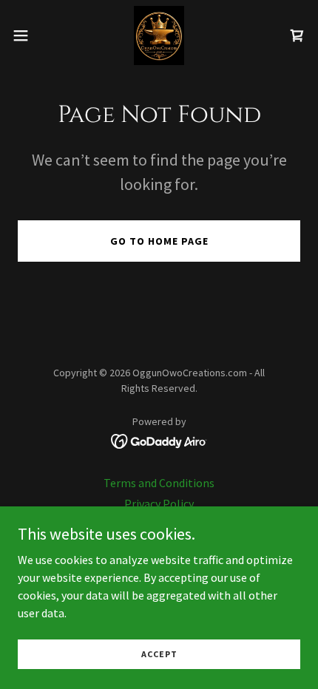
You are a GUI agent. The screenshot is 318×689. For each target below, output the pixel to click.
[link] (159, 35)
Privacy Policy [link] (159, 503)
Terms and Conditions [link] (159, 482)
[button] (29, 35)
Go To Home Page (159, 241)
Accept (159, 653)
